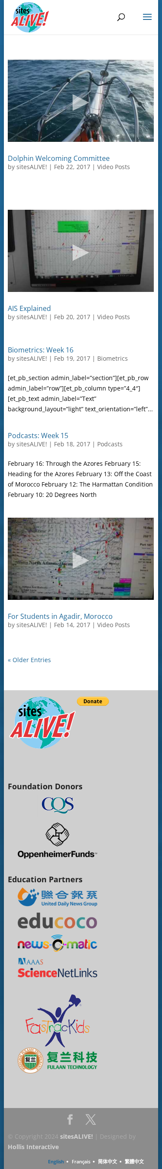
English (56, 1161)
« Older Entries (29, 660)
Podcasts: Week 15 (38, 435)
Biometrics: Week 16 (40, 350)
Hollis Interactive (33, 1147)
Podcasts (110, 444)
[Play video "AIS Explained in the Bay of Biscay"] (81, 251)
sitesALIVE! (31, 167)
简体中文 (107, 1161)
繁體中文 (134, 1161)
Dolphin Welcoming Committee (59, 158)
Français (81, 1161)
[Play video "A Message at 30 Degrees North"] (81, 559)
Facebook (70, 1122)
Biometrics (112, 358)
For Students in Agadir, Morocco (60, 616)
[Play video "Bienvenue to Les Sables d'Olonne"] (81, 101)
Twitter (91, 1122)
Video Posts (113, 167)
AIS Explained (29, 308)
